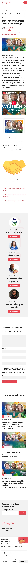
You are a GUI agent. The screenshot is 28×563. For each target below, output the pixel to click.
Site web (5, 361)
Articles (9, 10)
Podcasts (19, 13)
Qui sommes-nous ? (7, 528)
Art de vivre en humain (4, 15)
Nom (4, 348)
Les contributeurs (7, 533)
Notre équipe (5, 530)
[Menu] (25, 2)
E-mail (4, 355)
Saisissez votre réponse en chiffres (13, 372)
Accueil (4, 10)
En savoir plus (14, 236)
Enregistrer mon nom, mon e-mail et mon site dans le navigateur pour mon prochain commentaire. (14, 368)
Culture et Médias (11, 15)
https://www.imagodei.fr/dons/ (13, 201)
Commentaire (7, 334)
